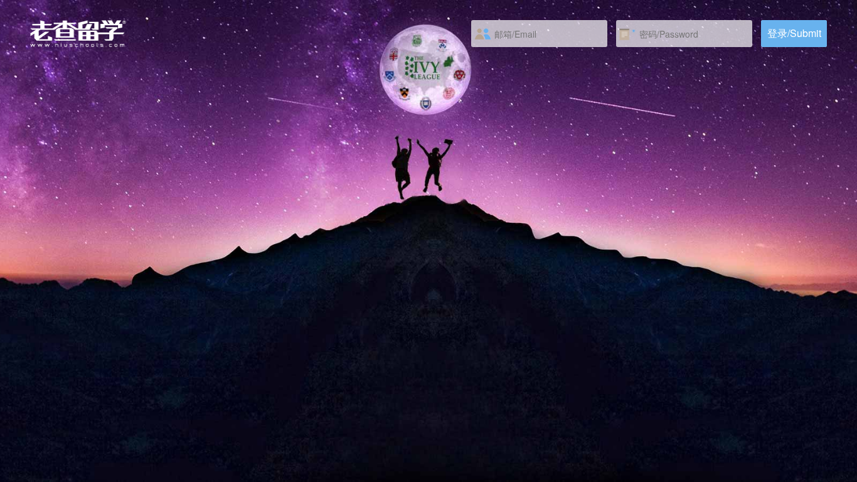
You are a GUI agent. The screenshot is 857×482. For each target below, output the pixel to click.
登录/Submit (794, 33)
